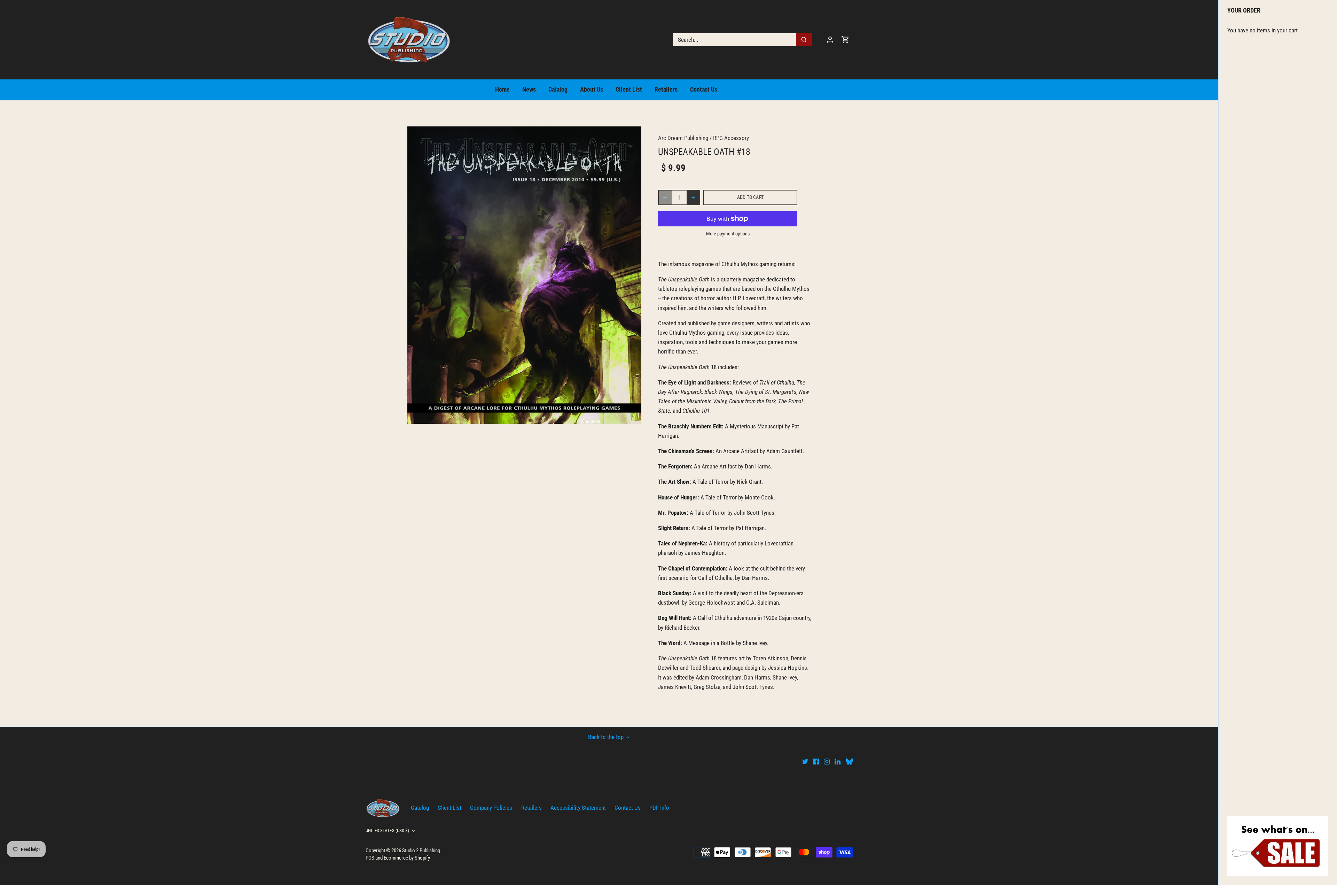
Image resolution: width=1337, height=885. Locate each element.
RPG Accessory (731, 137)
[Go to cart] (845, 39)
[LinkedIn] (837, 761)
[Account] (830, 39)
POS (370, 858)
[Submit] (804, 39)
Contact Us (628, 807)
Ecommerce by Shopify (407, 858)
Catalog (420, 807)
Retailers (531, 807)
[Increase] (693, 197)
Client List (449, 807)
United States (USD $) (387, 830)
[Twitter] (805, 761)
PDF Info (659, 807)
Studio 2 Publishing (421, 850)
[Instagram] (827, 761)
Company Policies (491, 807)
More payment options (728, 233)
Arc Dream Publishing (683, 137)
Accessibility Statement (578, 807)
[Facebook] (816, 761)
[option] (524, 275)
